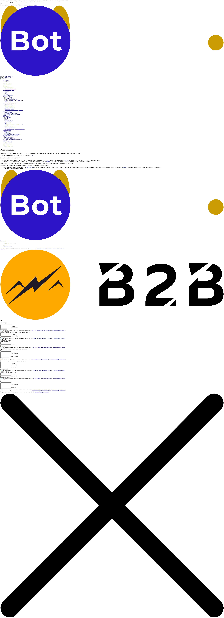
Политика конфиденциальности (53, 247)
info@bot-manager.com (8, 76)
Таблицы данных (6, 96)
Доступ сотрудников (7, 130)
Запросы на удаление (9, 109)
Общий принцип (8, 97)
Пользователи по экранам (10, 138)
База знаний (2, 240)
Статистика (5, 136)
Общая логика (8, 117)
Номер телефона (14, 327)
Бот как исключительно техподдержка (12, 134)
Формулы (7, 125)
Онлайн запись (6, 144)
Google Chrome (27, 2)
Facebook (7, 94)
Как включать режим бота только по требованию (12, 139)
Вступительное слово (9, 86)
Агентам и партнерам (7, 143)
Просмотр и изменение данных (11, 102)
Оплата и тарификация (7, 142)
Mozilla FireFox (40, 2)
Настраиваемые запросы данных (9, 103)
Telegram (7, 91)
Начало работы (6, 85)
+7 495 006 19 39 (7, 77)
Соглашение (62, 247)
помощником (48, 161)
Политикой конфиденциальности (58, 330)
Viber (6, 93)
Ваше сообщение (14, 356)
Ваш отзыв (13, 387)
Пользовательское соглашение (40, 247)
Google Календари (8, 145)
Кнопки (6, 119)
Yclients (6, 146)
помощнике (66, 160)
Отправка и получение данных (11, 113)
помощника (124, 167)
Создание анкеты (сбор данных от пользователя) (14, 129)
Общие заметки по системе (10, 89)
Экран (6, 118)
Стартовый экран (8, 121)
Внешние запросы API (7, 111)
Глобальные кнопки (9, 120)
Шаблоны (5, 140)
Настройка (7, 132)
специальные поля (30, 167)
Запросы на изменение (9, 107)
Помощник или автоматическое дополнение (14, 110)
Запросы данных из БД (9, 105)
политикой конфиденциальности (42, 392)
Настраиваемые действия (10, 126)
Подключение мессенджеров (8, 90)
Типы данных (8, 101)
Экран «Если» (8, 128)
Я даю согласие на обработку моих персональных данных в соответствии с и (33, 330)
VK (6, 92)
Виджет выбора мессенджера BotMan (10, 135)
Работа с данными (8, 124)
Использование (8, 133)
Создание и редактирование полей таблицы (14, 100)
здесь (32, 155)
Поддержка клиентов (7, 131)
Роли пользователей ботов (8, 95)
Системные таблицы (9, 98)
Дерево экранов (6, 116)
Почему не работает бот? (8, 141)
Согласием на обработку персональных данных (41, 330)
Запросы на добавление (10, 106)
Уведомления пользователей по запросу (13, 114)
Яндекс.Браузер (34, 2)
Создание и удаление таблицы (11, 99)
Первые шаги (7, 87)
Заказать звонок (4, 78)
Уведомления (7, 122)
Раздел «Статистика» (9, 137)
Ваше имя (13, 326)
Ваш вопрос (13, 368)
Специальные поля (6, 115)
